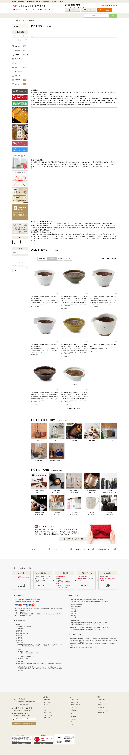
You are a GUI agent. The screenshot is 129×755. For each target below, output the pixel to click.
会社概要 (100, 702)
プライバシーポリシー (103, 710)
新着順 (60, 258)
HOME (13, 20)
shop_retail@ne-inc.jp (21, 713)
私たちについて (102, 699)
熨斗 (33, 549)
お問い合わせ (105, 5)
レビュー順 (67, 258)
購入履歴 (16, 26)
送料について (74, 702)
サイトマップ (101, 715)
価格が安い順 (42, 258)
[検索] (26, 40)
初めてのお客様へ (103, 549)
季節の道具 (47, 718)
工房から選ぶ (18, 20)
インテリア (47, 707)
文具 (45, 710)
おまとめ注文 (101, 707)
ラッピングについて (76, 707)
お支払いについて (75, 705)
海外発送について (75, 710)
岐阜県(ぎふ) (25, 20)
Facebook (24, 241)
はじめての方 (74, 699)
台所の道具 (47, 702)
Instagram (16, 241)
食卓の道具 (47, 699)
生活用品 (46, 705)
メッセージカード (59, 549)
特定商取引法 (101, 712)
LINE (23, 243)
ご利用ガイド (114, 5)
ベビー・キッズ (48, 715)
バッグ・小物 (47, 712)
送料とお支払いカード (82, 549)
